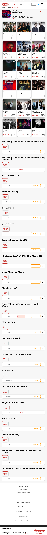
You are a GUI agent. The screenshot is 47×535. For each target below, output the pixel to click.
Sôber (5, 112)
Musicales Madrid (28, 0)
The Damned (6, 131)
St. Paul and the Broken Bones (26, 112)
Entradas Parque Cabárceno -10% (23, 511)
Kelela (5, 73)
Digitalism (34, 34)
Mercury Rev (35, 73)
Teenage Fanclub (37, 112)
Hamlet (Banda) (22, 54)
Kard (34, 54)
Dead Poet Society (8, 34)
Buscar (33, 4)
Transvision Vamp (37, 131)
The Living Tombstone (23, 131)
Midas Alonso (6, 92)
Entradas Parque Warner (7, 0)
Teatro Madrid (36, 0)
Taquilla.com (4, 3)
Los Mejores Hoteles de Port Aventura (23, 520)
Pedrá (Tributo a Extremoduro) (26, 92)
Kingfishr (20, 73)
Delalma (20, 34)
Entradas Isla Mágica (18, 0)
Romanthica (35, 92)
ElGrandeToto (7, 54)
